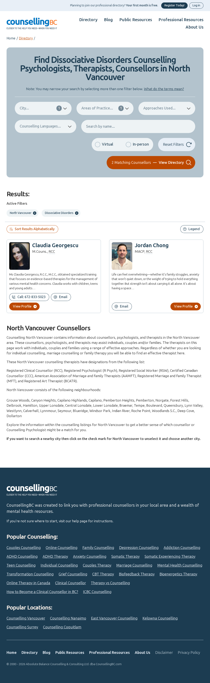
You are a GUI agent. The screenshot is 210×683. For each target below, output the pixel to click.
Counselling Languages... (40, 126)
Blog (108, 20)
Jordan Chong (152, 245)
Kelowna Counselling (160, 618)
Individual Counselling (59, 565)
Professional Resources (181, 20)
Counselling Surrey (22, 627)
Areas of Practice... (101, 108)
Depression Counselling (139, 547)
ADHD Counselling (22, 556)
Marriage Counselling (134, 565)
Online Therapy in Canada (28, 583)
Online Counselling (62, 547)
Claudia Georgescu (55, 245)
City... (40, 108)
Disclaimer (164, 652)
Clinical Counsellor (70, 583)
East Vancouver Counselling (114, 618)
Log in (196, 5)
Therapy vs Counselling (110, 583)
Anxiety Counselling (89, 556)
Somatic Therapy (125, 556)
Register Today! (174, 5)
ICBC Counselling (97, 592)
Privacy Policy (189, 652)
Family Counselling (98, 547)
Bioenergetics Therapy (178, 574)
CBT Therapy (103, 574)
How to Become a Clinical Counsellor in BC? (42, 592)
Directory (88, 20)
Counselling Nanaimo (68, 618)
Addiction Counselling (182, 547)
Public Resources (135, 20)
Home (11, 38)
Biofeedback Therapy (137, 574)
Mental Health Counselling (179, 565)
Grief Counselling (73, 574)
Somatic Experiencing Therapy (170, 556)
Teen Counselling (21, 565)
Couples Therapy (97, 565)
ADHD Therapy (55, 556)
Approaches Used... (159, 108)
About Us (194, 27)
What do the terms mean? (164, 89)
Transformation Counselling (30, 574)
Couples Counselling (24, 547)
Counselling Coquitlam (62, 627)
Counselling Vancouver (26, 618)
